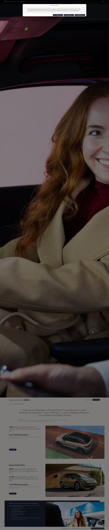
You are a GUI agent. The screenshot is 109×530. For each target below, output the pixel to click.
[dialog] (54, 265)
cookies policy (76, 10)
